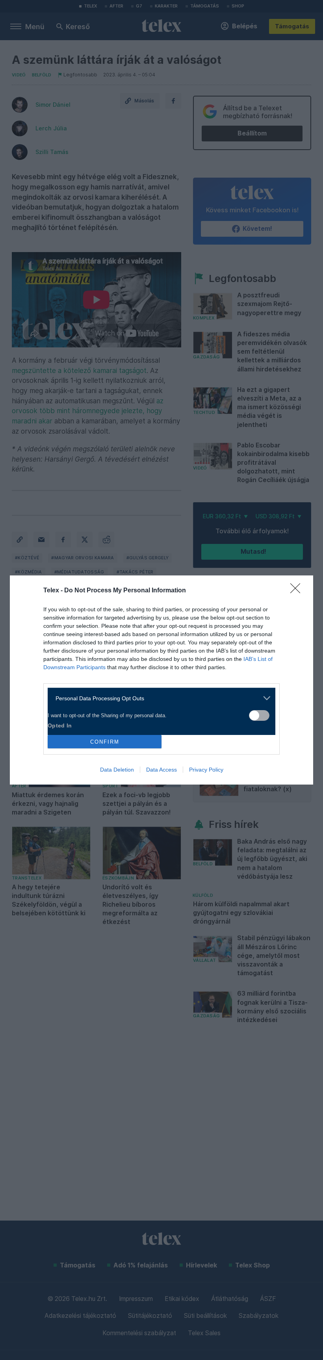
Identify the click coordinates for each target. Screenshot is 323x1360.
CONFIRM (104, 742)
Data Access (161, 769)
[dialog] (161, 680)
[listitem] (158, 698)
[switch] (259, 715)
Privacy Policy (206, 769)
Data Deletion (117, 769)
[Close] (297, 590)
